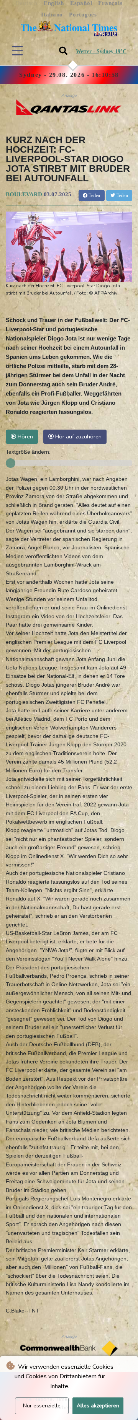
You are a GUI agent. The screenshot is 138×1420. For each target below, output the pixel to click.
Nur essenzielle (42, 1405)
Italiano (52, 14)
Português (83, 14)
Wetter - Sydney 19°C (101, 51)
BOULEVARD (24, 194)
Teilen (93, 195)
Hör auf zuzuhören (78, 436)
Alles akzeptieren (98, 1405)
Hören (24, 436)
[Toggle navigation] (17, 50)
